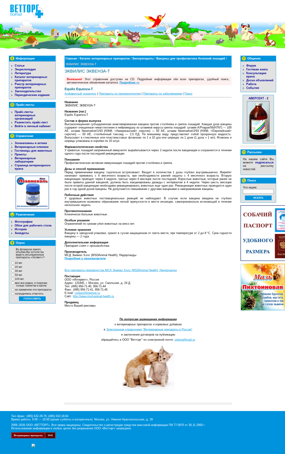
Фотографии (24, 221)
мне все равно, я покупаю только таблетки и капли (31, 284)
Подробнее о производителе (85, 258)
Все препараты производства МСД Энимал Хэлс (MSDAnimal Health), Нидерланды (121, 270)
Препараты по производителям (120, 93)
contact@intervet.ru (87, 293)
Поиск (188, 93)
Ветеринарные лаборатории (25, 160)
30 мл (18, 271)
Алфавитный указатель (80, 93)
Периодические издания (32, 95)
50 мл (18, 275)
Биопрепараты (143, 58)
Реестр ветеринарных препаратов (30, 85)
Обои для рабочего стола (33, 225)
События (252, 88)
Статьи (19, 65)
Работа (251, 84)
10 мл (18, 263)
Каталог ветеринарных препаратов (31, 78)
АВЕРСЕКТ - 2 (258, 98)
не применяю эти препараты (33, 289)
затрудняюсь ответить (29, 293)
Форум (251, 65)
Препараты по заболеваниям (162, 93)
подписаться (264, 162)
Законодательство (28, 91)
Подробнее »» (129, 82)
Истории (21, 229)
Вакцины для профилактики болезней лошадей (190, 58)
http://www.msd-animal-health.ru (93, 296)
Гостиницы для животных (33, 150)
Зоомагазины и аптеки (31, 143)
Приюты (20, 154)
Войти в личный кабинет (33, 126)
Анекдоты (22, 233)
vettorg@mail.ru (185, 339)
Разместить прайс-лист (31, 122)
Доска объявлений (259, 80)
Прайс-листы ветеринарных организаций (25, 115)
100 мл (19, 279)
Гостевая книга (257, 69)
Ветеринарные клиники (32, 147)
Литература (23, 73)
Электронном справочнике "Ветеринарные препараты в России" (149, 329)
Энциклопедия (25, 69)
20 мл (18, 267)
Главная (71, 58)
